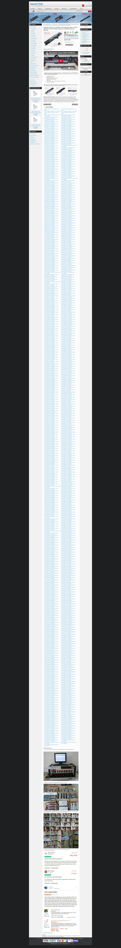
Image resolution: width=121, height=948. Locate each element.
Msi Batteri (32, 53)
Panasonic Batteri (33, 57)
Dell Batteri (32, 30)
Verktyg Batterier (33, 67)
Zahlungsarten (48, 8)
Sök (83, 56)
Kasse (81, 8)
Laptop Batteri (48, 24)
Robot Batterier (33, 70)
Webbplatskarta (33, 140)
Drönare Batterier (33, 72)
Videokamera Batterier (34, 65)
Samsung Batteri (33, 38)
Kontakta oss (61, 938)
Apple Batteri (33, 35)
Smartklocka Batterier (34, 77)
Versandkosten (80, 938)
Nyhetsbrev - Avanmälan (35, 143)
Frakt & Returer (33, 133)
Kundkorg (89, 5)
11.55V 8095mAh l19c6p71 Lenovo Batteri (52, 111)
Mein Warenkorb (73, 8)
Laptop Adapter (33, 63)
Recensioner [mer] (86, 45)
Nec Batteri (32, 50)
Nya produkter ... (33, 81)
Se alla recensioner (48, 932)
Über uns (40, 8)
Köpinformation (33, 135)
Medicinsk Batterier (34, 73)
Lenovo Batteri (33, 28)
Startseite (33, 8)
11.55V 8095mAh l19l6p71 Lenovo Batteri (69, 111)
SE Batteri (68, 943)
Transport (56, 8)
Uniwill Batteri (33, 60)
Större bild (49, 95)
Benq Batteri (32, 58)
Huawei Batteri (33, 52)
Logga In (89, 2)
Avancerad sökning (86, 61)
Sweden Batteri (59, 943)
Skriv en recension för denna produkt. (86, 53)
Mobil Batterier (33, 68)
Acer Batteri (32, 33)
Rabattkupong (33, 142)
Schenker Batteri (33, 43)
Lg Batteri (32, 55)
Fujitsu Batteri (33, 48)
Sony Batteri (32, 40)
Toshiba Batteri (33, 45)
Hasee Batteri (33, 41)
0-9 (73, 942)
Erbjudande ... (33, 79)
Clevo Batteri (33, 47)
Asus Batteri (32, 36)
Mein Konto (64, 8)
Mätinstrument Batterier (34, 75)
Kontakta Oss (32, 138)
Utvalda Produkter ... (34, 83)
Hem (85, 2)
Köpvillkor (32, 137)
